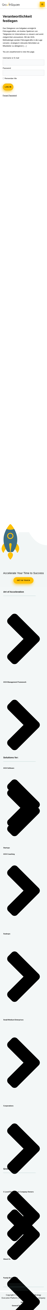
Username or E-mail (11, 58)
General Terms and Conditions (23, 1306)
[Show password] (40, 73)
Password (7, 68)
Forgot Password (10, 96)
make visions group (28, 1298)
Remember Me (10, 78)
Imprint (23, 1302)
